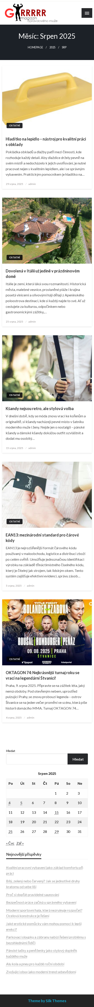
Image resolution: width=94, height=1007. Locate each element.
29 (57, 831)
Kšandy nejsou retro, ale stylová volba (40, 408)
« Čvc (10, 843)
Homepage (35, 47)
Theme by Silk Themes (47, 1000)
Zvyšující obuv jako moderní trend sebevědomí (41, 972)
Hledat (10, 751)
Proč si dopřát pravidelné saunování (32, 894)
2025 (52, 47)
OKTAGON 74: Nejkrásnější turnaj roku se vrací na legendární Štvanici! (42, 675)
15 (57, 812)
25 (10, 831)
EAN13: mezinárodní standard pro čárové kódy (42, 538)
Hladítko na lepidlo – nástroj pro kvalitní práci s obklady (46, 142)
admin (32, 184)
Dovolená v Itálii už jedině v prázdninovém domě (43, 273)
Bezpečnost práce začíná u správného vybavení (41, 902)
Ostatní (14, 125)
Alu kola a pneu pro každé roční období (35, 964)
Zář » (20, 843)
